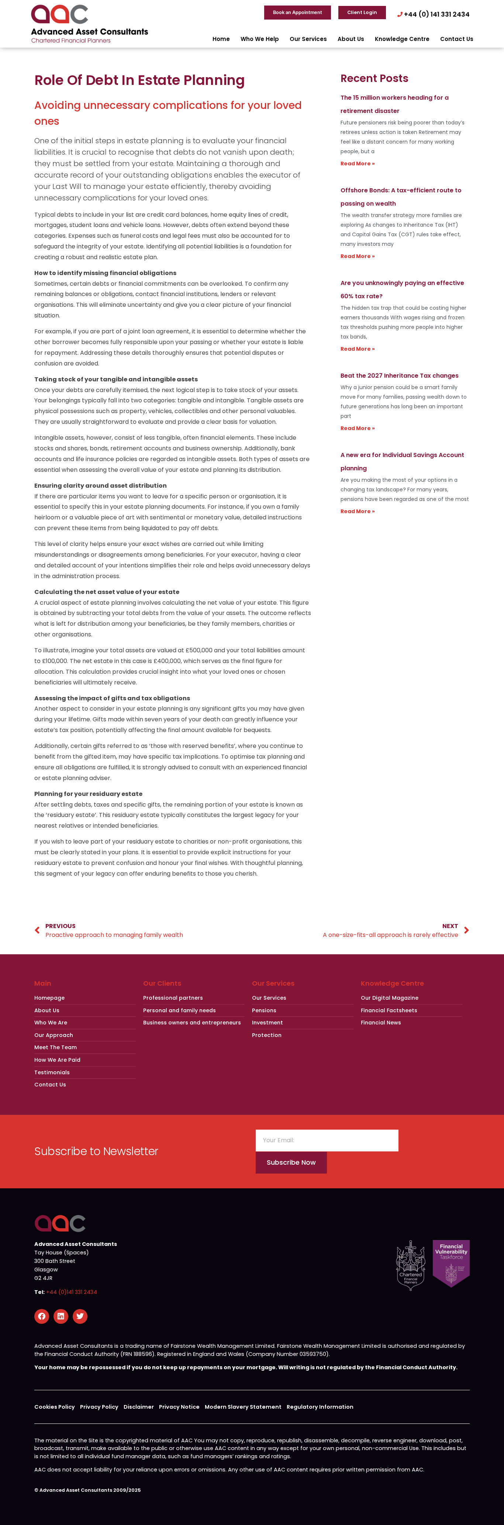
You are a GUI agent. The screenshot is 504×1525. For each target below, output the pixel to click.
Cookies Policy (54, 1407)
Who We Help (260, 39)
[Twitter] (80, 1316)
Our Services (308, 39)
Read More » (358, 163)
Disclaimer (139, 1407)
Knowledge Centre (402, 39)
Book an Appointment (297, 12)
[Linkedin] (60, 1316)
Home (221, 39)
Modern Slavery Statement (243, 1407)
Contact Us (456, 39)
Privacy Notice (179, 1407)
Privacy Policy (99, 1407)
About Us (351, 39)
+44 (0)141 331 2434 (71, 1292)
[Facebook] (41, 1316)
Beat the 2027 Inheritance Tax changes (400, 375)
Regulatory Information (320, 1407)
